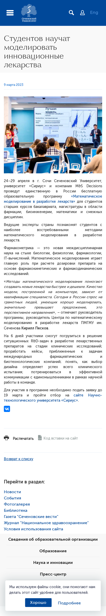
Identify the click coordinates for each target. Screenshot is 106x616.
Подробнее (69, 603)
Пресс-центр (53, 574)
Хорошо (38, 602)
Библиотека (15, 510)
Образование (53, 551)
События (12, 498)
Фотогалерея (17, 504)
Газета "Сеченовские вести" (31, 516)
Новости (12, 492)
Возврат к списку (18, 459)
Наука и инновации (53, 562)
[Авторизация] (85, 13)
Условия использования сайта (33, 529)
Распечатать (23, 439)
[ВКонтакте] (7, 409)
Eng (94, 12)
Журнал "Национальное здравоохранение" (46, 523)
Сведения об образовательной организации (53, 539)
